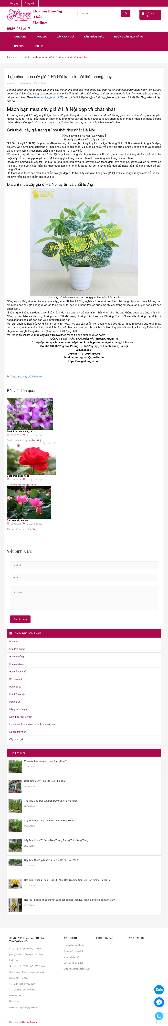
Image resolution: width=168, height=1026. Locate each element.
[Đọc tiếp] (36, 440)
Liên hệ (38, 46)
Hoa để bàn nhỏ (17, 671)
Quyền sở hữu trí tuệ (73, 962)
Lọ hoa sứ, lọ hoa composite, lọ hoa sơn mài (32, 724)
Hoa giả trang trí (30, 1021)
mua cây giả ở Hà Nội (29, 376)
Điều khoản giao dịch (73, 951)
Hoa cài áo (15, 701)
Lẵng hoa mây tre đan (20, 716)
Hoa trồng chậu (17, 694)
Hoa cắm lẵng (16, 656)
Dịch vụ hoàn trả (71, 956)
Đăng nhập (30, 3)
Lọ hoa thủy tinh (17, 731)
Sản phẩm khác (94, 36)
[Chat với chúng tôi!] (159, 1002)
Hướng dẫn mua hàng (128, 36)
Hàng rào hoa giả (18, 709)
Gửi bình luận (20, 619)
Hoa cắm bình (16, 664)
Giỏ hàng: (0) (151, 15)
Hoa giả (41, 36)
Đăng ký (14, 3)
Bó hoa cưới (15, 679)
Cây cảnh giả (65, 36)
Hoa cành (14, 641)
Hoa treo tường (17, 648)
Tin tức (19, 46)
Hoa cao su (15, 686)
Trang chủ (19, 36)
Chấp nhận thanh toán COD (76, 968)
